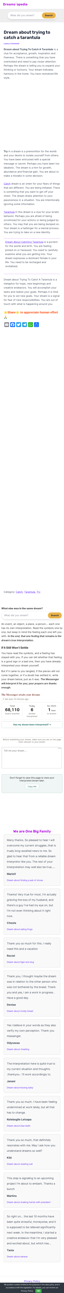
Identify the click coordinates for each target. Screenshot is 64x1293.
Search (49, 15)
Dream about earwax (17, 1256)
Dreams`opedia (15, 4)
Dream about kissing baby (20, 1087)
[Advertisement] (32, 116)
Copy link (32, 786)
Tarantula (9, 211)
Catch (7, 183)
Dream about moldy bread (20, 1011)
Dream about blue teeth (18, 1125)
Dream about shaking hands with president (28, 1202)
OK (38, 1291)
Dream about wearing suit (20, 1164)
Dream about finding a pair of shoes (25, 880)
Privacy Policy (32, 1281)
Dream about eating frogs (20, 929)
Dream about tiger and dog (20, 962)
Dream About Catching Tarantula (24, 241)
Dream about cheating (18, 1049)
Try (38, 591)
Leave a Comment (11, 44)
